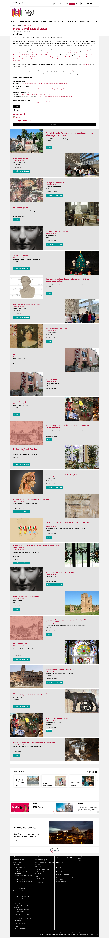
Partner (80, 862)
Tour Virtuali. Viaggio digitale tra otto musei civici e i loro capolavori (20, 782)
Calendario (84, 21)
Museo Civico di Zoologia (20, 928)
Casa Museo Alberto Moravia (21, 917)
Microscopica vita (20, 355)
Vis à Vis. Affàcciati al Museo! (57, 231)
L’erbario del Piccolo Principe (25, 449)
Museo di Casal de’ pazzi (78, 59)
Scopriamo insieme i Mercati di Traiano (62, 670)
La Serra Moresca (20, 644)
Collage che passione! (55, 183)
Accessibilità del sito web (86, 934)
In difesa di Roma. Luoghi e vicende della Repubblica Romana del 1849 (67, 426)
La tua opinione (39, 878)
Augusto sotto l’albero (22, 256)
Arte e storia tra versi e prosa (57, 329)
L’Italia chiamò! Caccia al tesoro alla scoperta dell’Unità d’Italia (68, 523)
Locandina (18, 117)
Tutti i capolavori (64, 857)
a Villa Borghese (25, 59)
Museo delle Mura (18, 887)
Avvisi (79, 860)
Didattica (71, 21)
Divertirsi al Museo (20, 158)
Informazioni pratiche (41, 859)
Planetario (16, 926)
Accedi (78, 3)
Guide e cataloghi (40, 871)
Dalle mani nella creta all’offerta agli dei (62, 475)
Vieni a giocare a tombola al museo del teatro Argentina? (54, 96)
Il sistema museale (18, 859)
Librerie (37, 876)
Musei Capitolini (60, 51)
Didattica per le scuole (62, 874)
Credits (77, 934)
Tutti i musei (62, 3)
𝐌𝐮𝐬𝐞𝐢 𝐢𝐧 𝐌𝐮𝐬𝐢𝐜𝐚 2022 (38, 807)
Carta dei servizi (17, 862)
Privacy (57, 934)
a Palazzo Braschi (57, 53)
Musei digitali (39, 21)
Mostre (52, 21)
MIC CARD (38, 864)
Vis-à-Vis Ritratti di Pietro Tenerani (60, 572)
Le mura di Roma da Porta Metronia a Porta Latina (34, 94)
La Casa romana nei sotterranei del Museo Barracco (34, 743)
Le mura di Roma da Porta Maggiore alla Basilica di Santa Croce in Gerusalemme (43, 102)
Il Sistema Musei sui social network (75, 784)
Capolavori (24, 21)
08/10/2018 (87, 809)
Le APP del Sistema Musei (47, 784)
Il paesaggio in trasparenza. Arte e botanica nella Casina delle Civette (36, 546)
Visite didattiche (39, 868)
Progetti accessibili (61, 881)
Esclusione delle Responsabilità (67, 934)
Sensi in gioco (51, 379)
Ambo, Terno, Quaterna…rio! (24, 402)
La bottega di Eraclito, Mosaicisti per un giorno (32, 499)
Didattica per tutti (61, 876)
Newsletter (16, 864)
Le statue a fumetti (21, 207)
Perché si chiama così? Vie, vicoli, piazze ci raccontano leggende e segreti (41, 89)
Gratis (16, 106)
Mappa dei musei (40, 860)
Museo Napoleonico (19, 902)
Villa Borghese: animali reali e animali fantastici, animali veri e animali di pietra (43, 83)
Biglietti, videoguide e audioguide (44, 862)
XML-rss (96, 934)
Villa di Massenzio (18, 890)
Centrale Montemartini (73, 51)
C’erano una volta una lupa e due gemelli (30, 694)
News (79, 858)
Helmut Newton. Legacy (20, 72)
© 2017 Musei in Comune (46, 934)
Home (14, 25)
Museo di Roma (17, 900)
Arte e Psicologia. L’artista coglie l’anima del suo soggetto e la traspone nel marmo (69, 134)
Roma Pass (38, 866)
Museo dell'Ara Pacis (19, 879)
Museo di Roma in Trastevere (21, 909)
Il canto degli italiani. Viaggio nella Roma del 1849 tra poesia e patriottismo (67, 280)
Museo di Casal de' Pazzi (20, 888)
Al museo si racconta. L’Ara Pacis (26, 304)
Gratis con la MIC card (21, 171)
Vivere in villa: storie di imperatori (27, 597)
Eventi (61, 21)
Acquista (71, 3)
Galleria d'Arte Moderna (20, 904)
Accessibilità (38, 873)
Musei (13, 21)
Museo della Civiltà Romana (21, 885)
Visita (95, 21)
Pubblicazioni (17, 860)
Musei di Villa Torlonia (19, 911)
